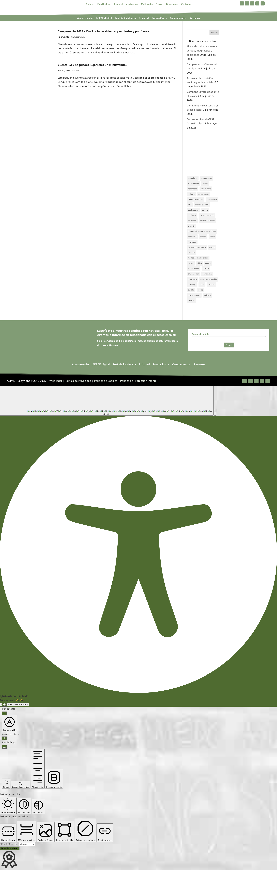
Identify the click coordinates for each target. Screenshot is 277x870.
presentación (193, 274)
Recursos (195, 18)
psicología (192, 284)
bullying (191, 194)
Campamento (78, 36)
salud (202, 284)
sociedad (211, 284)
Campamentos (178, 18)
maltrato (191, 252)
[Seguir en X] (247, 3)
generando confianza (197, 247)
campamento (203, 194)
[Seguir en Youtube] (263, 3)
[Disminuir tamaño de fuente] (4, 713)
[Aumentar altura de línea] (4, 738)
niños (199, 263)
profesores (192, 279)
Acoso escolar (85, 18)
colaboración (193, 210)
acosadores (192, 178)
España (203, 236)
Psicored (144, 18)
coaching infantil (202, 204)
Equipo (159, 4)
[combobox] (107, 401)
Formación (158, 18)
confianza (192, 215)
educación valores (207, 220)
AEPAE (205, 183)
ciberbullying (212, 199)
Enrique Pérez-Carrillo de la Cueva (202, 231)
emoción (191, 226)
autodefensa (206, 188)
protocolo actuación (208, 279)
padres (208, 263)
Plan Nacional (104, 4)
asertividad (192, 188)
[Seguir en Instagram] (252, 3)
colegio (205, 210)
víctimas (191, 300)
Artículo (76, 70)
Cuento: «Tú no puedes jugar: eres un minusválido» (92, 65)
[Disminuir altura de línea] (4, 747)
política (206, 268)
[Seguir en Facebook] (242, 3)
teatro (200, 290)
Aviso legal (55, 380)
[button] (215, 414)
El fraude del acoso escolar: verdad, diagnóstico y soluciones (203, 50)
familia (212, 236)
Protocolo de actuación (126, 4)
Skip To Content (9, 844)
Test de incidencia (125, 18)
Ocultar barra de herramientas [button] (14, 704)
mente (190, 263)
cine (189, 204)
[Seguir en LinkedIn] (257, 3)
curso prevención (207, 215)
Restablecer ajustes (9, 848)
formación (192, 242)
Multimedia (147, 4)
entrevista (192, 236)
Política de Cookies (105, 380)
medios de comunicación (198, 258)
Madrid (212, 247)
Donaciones (172, 4)
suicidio (191, 290)
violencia (207, 295)
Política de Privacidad (78, 380)
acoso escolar (206, 178)
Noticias (90, 4)
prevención (207, 274)
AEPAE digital (104, 18)
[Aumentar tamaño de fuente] (4, 705)
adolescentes (193, 183)
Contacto (186, 4)
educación (192, 220)
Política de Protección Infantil (138, 380)
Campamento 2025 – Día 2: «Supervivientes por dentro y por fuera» (103, 31)
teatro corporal (194, 295)
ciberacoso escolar (195, 199)
